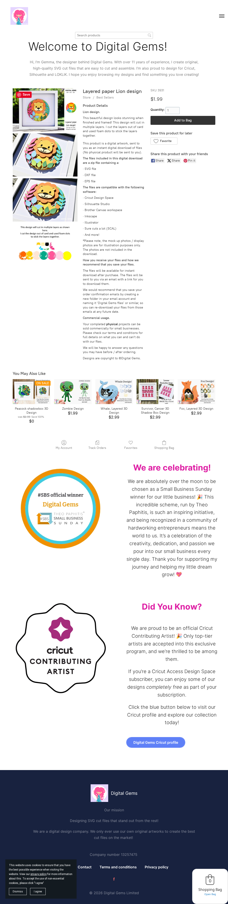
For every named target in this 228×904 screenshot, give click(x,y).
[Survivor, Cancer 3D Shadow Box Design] (155, 391)
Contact (85, 867)
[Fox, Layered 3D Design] (196, 391)
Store (87, 97)
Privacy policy (156, 867)
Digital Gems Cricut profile (155, 742)
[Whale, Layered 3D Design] (114, 391)
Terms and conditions (118, 867)
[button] (164, 141)
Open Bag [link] (210, 894)
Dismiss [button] (18, 891)
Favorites (130, 448)
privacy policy (39, 874)
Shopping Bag (164, 448)
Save (26, 94)
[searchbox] (114, 35)
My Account (64, 448)
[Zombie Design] (73, 391)
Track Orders (97, 448)
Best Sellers (105, 97)
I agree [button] (38, 891)
